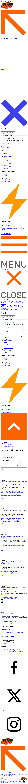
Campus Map (7, 225)
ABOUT (3, 301)
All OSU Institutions (18, 774)
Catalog (6, 165)
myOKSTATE (7, 153)
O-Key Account (8, 156)
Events (5, 650)
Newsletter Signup (12, 650)
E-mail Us (3, 643)
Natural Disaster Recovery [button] (10, 494)
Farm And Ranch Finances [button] (7, 571)
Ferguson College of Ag (6, 38)
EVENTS (7, 301)
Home (5, 442)
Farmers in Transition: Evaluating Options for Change (14, 510)
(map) (12, 642)
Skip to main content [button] (6, 1)
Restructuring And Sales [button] (19, 547)
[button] (14, 68)
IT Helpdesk (7, 177)
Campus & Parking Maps (7, 774)
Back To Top (23, 336)
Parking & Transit (8, 179)
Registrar (6, 168)
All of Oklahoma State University (15, 140)
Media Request (13, 651)
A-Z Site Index (9, 143)
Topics (5, 443)
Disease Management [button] (6, 491)
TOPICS (17, 302)
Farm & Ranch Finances (10, 444)
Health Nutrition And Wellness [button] (12, 492)
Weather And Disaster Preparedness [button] (12, 495)
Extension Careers (5, 651)
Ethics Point (8, 781)
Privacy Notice (15, 781)
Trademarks (7, 782)
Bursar (5, 175)
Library (5, 178)
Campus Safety (15, 779)
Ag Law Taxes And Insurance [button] (8, 545)
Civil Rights (20, 651)
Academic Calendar (8, 164)
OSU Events (7, 224)
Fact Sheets (19, 650)
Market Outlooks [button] (9, 547)
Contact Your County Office (7, 636)
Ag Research (16, 38)
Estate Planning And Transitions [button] (8, 518)
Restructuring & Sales (9, 446)
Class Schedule (7, 166)
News (11, 301)
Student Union (7, 181)
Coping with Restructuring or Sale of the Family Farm (14, 481)
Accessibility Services (6, 779)
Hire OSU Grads (9, 775)
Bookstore (6, 174)
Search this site (4, 134)
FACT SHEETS (11, 302)
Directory (3, 143)
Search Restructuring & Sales (9, 460)
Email (5, 155)
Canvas (5, 158)
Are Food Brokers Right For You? (9, 613)
